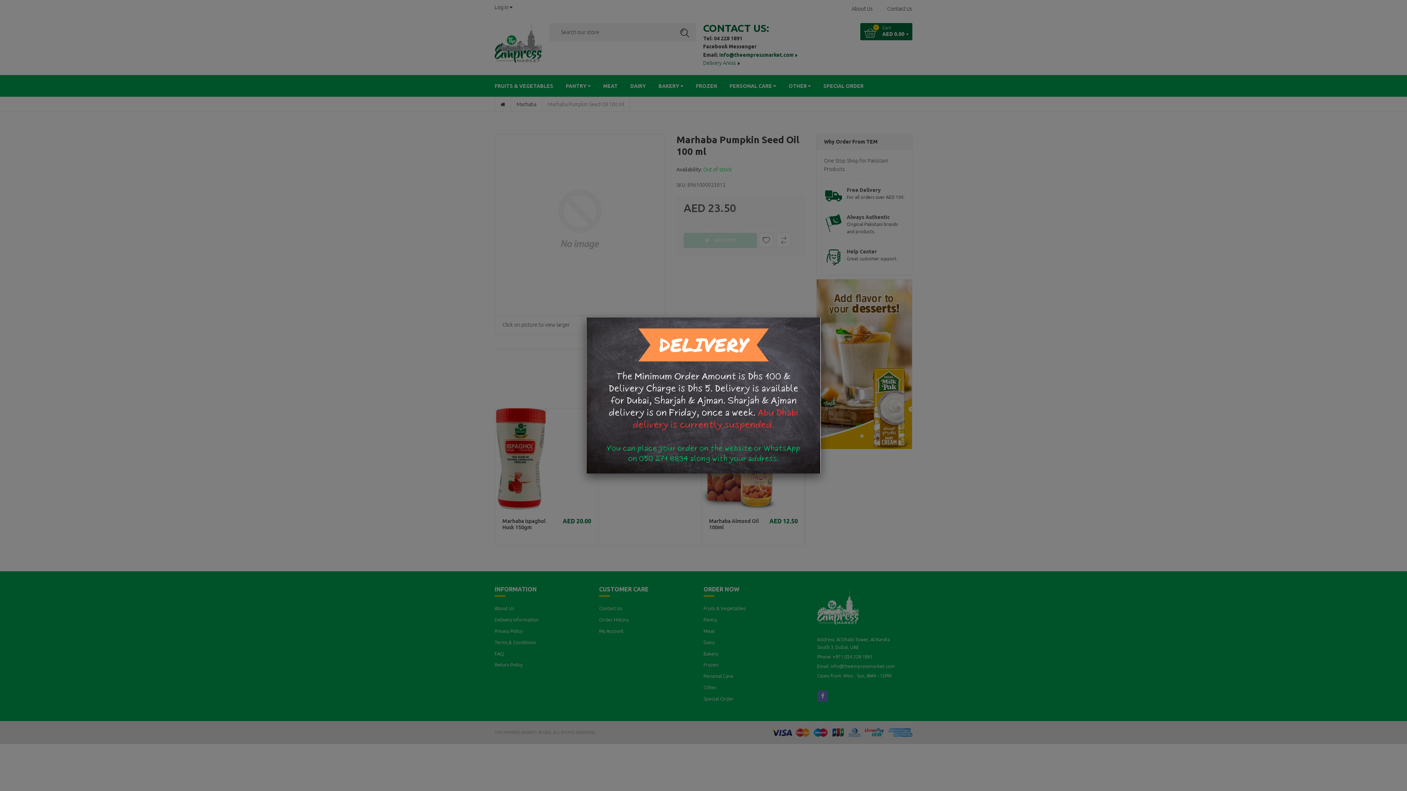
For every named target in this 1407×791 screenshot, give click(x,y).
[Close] (820, 317)
